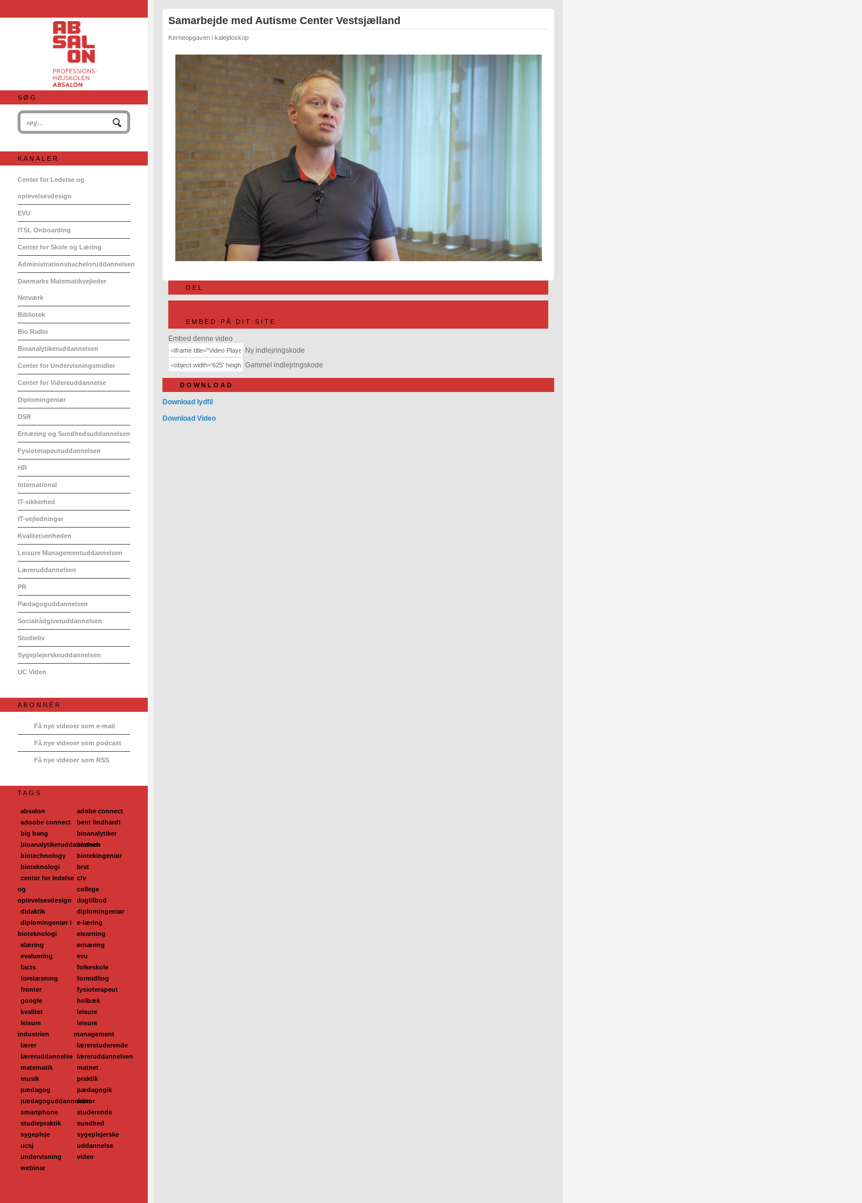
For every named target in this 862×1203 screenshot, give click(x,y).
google (31, 1000)
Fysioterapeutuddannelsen (59, 450)
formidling (93, 978)
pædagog (35, 1089)
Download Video (189, 418)
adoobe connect (46, 822)
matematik (37, 1067)
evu (82, 955)
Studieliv (31, 637)
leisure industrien (33, 1028)
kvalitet (32, 1011)
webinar (33, 1167)
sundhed (90, 1123)
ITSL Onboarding (44, 230)
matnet (88, 1067)
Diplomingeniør (42, 399)
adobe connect (100, 811)
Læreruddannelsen (47, 569)
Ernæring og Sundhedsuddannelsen (74, 433)
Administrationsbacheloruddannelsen (74, 264)
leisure (87, 1011)
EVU (24, 213)
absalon (33, 811)
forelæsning (39, 978)
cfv (81, 877)
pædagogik (94, 1089)
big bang (34, 833)
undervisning (41, 1156)
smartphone (39, 1112)
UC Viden (32, 671)
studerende (94, 1112)
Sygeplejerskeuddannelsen (59, 654)
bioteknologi (40, 866)
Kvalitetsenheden (45, 535)
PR (22, 586)
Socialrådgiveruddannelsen (60, 620)
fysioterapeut (97, 989)
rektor (86, 1100)
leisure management (94, 1028)
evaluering (37, 955)
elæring (32, 944)
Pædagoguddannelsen (53, 603)
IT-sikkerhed (36, 501)
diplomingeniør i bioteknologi (45, 928)
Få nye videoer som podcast (77, 742)
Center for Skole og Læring (59, 247)
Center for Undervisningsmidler (66, 365)
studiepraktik (41, 1123)
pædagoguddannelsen (56, 1100)
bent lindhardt (99, 822)
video (85, 1156)
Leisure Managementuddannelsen (70, 552)
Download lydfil (187, 402)
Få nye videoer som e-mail (74, 725)
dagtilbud (92, 900)
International (37, 484)
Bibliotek (31, 314)
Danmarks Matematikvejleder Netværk (62, 289)
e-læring (90, 922)
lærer (28, 1045)
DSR (24, 416)
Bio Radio (33, 331)
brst (83, 866)
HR (22, 467)
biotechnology (43, 855)
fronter (31, 989)
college (88, 889)
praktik (87, 1078)
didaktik (33, 911)
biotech (88, 844)
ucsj (27, 1145)
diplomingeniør (100, 911)
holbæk (88, 1000)
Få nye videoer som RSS (71, 759)
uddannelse (95, 1145)
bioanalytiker (97, 833)
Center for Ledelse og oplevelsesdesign (51, 188)
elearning (91, 933)
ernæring (91, 944)
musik (30, 1078)
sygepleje (35, 1134)
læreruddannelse (47, 1056)
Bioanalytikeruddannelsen (58, 348)
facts (28, 967)
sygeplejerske (98, 1134)
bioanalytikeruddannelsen (61, 844)
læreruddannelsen (105, 1056)
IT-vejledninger (40, 518)
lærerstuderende (102, 1045)
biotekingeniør (99, 855)
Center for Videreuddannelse (62, 382)
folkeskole (92, 967)
